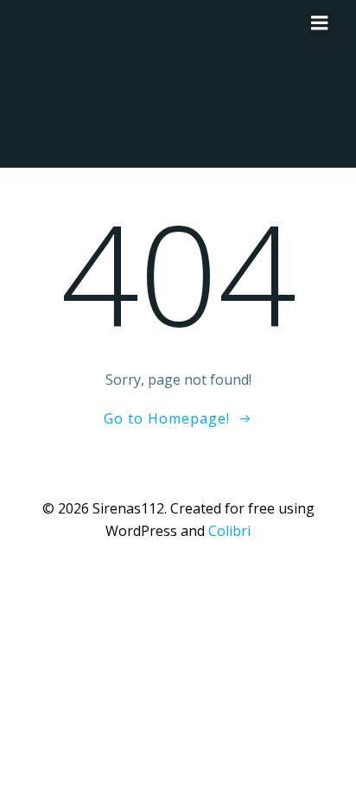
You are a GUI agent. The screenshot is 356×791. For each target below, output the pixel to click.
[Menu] (319, 23)
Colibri (229, 530)
